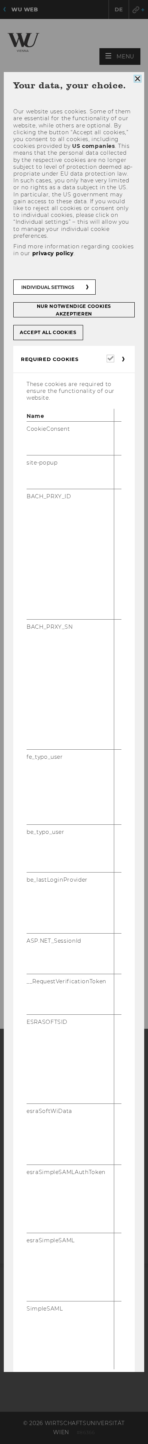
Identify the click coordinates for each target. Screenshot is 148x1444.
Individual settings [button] (47, 287)
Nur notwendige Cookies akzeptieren (74, 310)
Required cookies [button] (49, 359)
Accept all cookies (48, 332)
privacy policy (53, 253)
